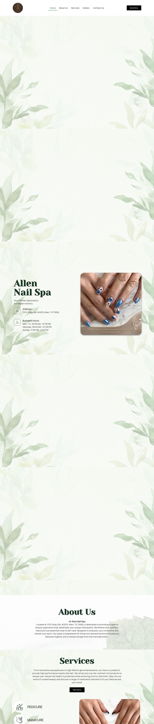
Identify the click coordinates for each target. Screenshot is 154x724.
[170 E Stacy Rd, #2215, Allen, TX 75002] (17, 310)
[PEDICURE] (19, 707)
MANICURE (35, 720)
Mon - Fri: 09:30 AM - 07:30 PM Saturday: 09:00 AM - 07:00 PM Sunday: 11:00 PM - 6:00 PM (37, 327)
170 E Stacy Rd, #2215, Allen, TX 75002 (41, 312)
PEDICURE (34, 707)
